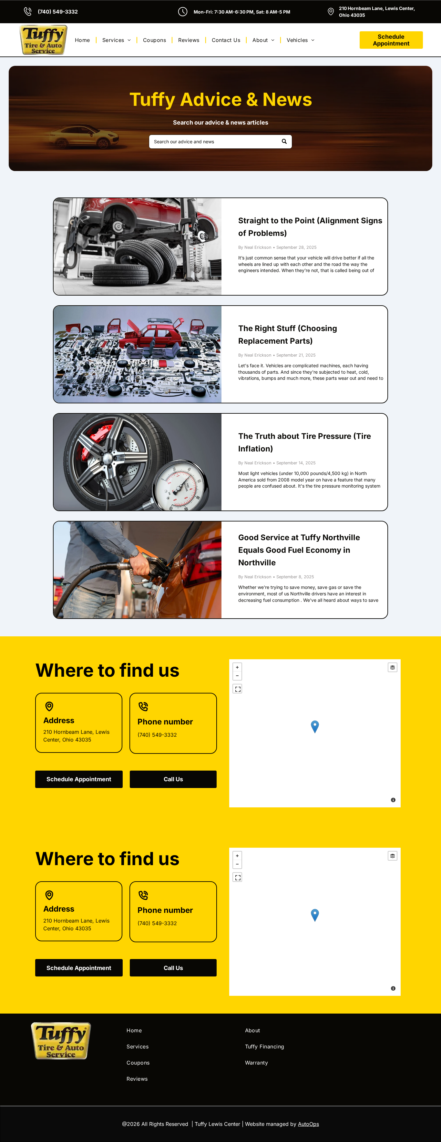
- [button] (237, 676)
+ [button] (237, 667)
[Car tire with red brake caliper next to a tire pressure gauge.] (137, 462)
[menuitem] (83, 40)
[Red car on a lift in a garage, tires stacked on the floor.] (137, 246)
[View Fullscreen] (237, 688)
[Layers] (392, 667)
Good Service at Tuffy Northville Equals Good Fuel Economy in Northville (299, 550)
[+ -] (314, 733)
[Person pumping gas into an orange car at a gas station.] (137, 569)
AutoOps (308, 1124)
